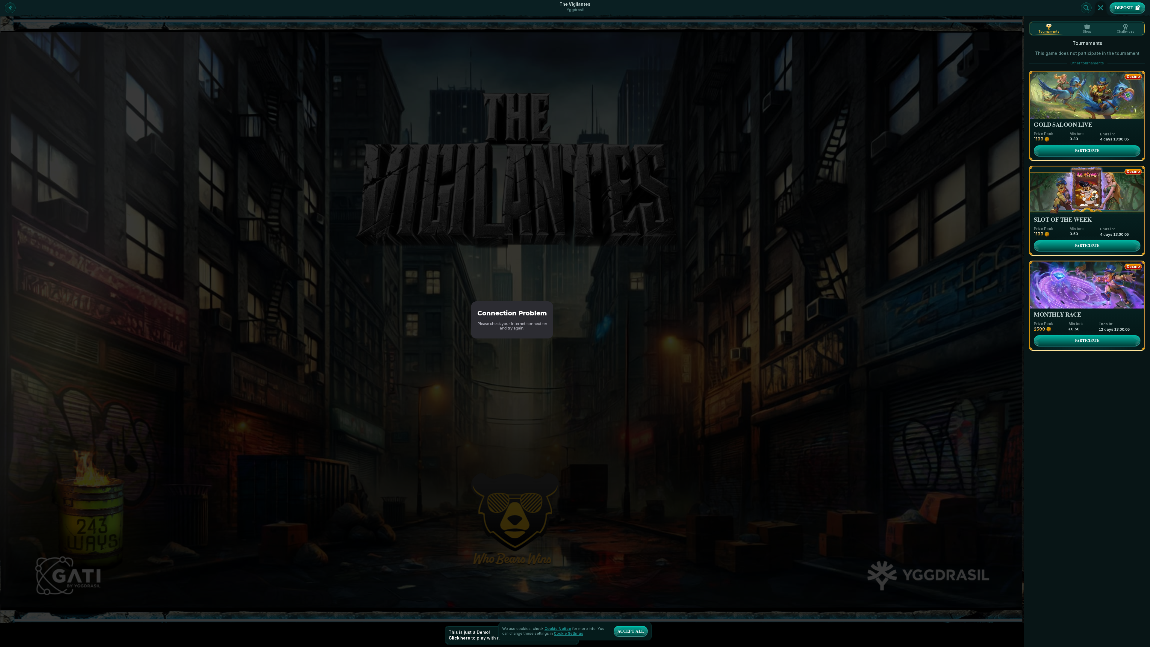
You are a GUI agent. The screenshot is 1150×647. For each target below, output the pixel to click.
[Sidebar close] (1100, 7)
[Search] (1086, 7)
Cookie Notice (557, 629)
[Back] (10, 7)
